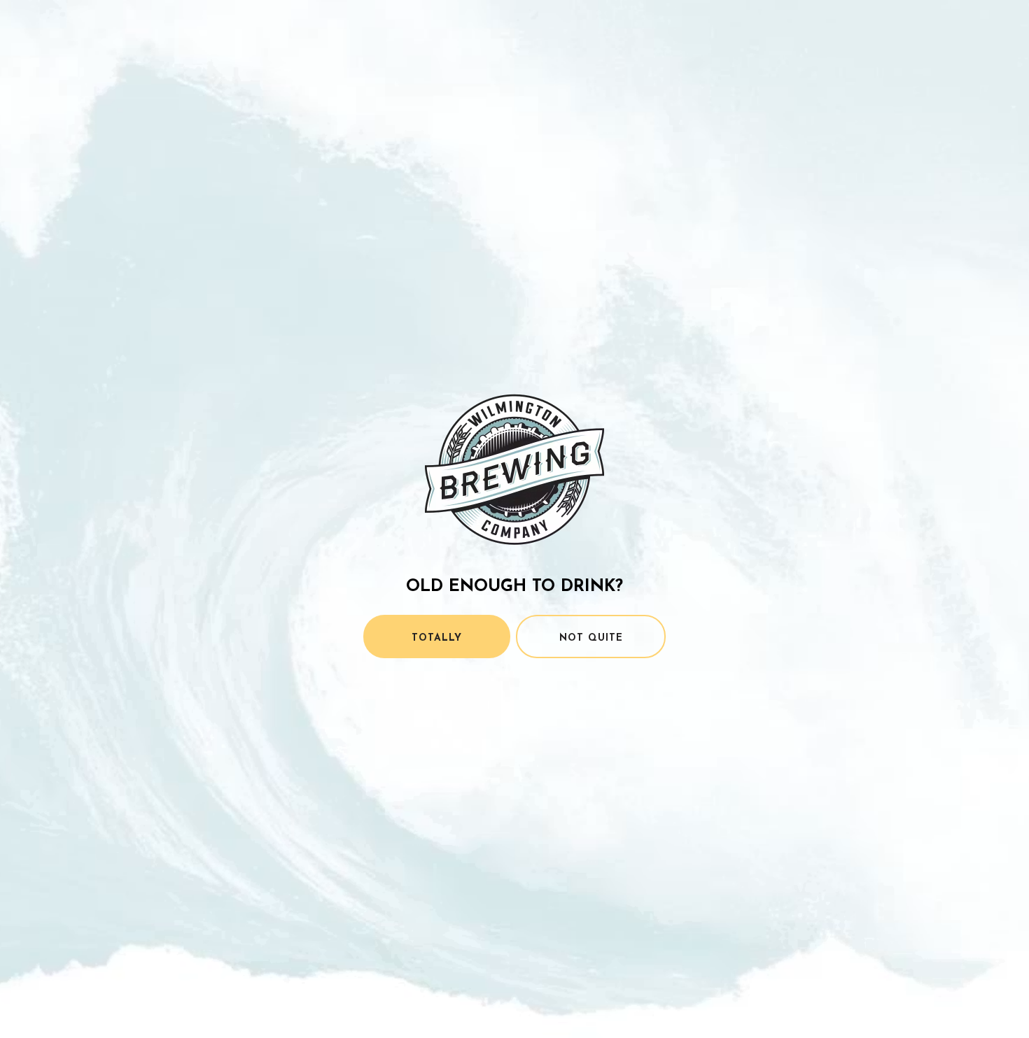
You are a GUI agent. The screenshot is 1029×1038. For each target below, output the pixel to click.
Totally (437, 638)
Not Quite (591, 638)
